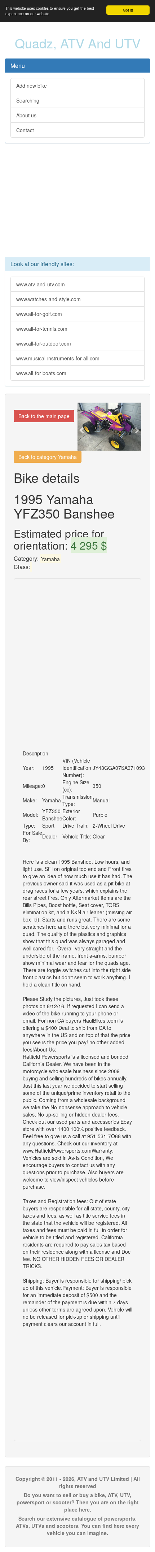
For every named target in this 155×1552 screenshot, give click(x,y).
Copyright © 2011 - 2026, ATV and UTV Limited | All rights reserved (77, 1482)
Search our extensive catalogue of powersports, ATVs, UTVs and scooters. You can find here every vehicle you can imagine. (77, 1525)
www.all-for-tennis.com (41, 328)
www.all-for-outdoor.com (43, 343)
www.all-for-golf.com (39, 313)
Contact (25, 130)
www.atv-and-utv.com (40, 284)
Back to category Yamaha (47, 456)
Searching (27, 100)
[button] (82, 427)
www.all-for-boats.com (41, 373)
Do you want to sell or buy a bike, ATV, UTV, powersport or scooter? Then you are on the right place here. (78, 1502)
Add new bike (31, 85)
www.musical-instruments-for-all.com (57, 358)
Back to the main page (44, 416)
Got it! (128, 10)
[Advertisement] (77, 203)
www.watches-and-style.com (48, 299)
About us (26, 115)
